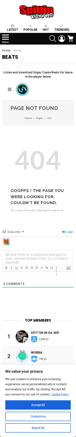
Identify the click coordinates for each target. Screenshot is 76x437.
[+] (57, 268)
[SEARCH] (52, 38)
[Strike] (21, 267)
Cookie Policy (60, 394)
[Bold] (6, 267)
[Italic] (11, 267)
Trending (61, 29)
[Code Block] (41, 267)
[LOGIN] (61, 38)
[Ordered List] (26, 267)
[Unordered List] (31, 267)
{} (51, 267)
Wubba (36, 352)
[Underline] (16, 267)
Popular (30, 29)
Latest (12, 29)
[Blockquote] (36, 267)
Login (69, 232)
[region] (38, 400)
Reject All (38, 428)
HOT (46, 29)
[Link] (46, 267)
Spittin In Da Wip (45, 333)
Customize (38, 416)
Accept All (38, 405)
